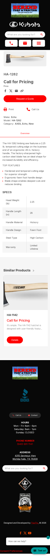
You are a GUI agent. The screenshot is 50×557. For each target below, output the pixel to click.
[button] (11, 43)
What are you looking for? (21, 34)
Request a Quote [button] (25, 98)
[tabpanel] (25, 59)
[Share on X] (10, 91)
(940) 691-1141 (25, 444)
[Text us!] (39, 551)
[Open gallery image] (25, 58)
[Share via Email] (16, 91)
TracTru (34, 523)
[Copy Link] (22, 91)
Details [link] (14, 340)
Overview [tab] (25, 133)
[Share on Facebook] (5, 91)
